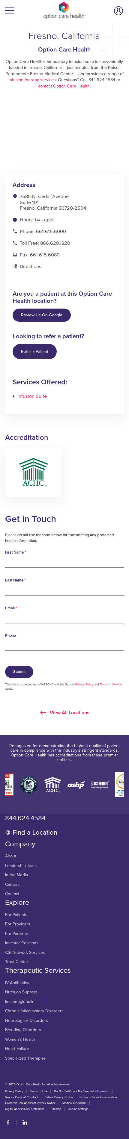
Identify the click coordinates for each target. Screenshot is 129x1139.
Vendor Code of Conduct (21, 1097)
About (10, 856)
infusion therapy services (32, 79)
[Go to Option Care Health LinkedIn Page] (22, 1123)
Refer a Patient (34, 351)
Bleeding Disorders (23, 1030)
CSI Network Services (25, 952)
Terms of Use (38, 1091)
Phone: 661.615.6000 (43, 232)
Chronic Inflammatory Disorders (34, 1011)
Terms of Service (111, 684)
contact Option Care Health (64, 86)
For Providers (17, 924)
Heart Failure (17, 1048)
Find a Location (35, 832)
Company (20, 844)
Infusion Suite (32, 396)
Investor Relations (21, 943)
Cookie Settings (78, 1109)
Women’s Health (20, 1039)
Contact (12, 894)
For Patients (16, 915)
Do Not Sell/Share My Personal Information (81, 1091)
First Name (15, 552)
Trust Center (16, 962)
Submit (19, 671)
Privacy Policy (84, 684)
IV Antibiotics (17, 983)
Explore (17, 902)
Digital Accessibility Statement (24, 1109)
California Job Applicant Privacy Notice (30, 1103)
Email (11, 608)
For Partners (16, 933)
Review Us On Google (41, 315)
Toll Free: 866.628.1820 (45, 243)
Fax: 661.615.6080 (40, 255)
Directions (30, 267)
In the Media (16, 875)
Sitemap (56, 1109)
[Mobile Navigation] (10, 10)
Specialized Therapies (25, 1058)
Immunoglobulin (19, 1001)
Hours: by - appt (37, 220)
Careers (12, 884)
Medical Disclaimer (74, 1103)
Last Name (15, 580)
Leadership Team (21, 865)
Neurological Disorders (26, 1020)
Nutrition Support (21, 992)
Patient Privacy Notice (59, 1097)
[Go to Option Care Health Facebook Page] (10, 1123)
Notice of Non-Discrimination (98, 1097)
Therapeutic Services (38, 970)
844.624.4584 (25, 818)
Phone (10, 635)
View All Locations (69, 712)
